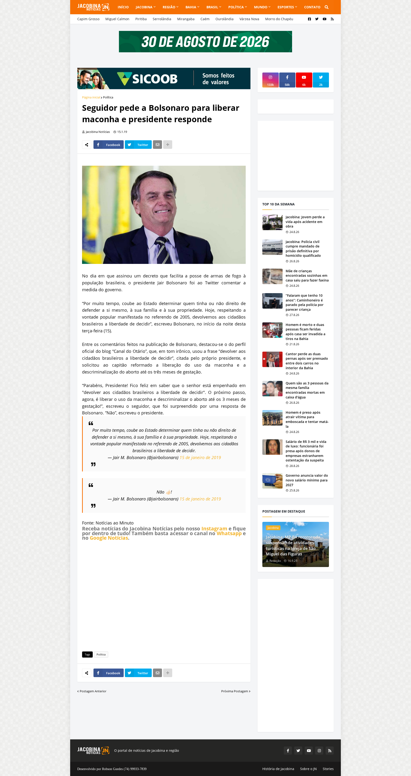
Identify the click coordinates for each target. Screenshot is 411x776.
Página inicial (91, 97)
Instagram (214, 528)
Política (108, 97)
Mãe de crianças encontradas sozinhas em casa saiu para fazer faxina (307, 275)
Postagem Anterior (93, 691)
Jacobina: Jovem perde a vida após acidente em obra (305, 221)
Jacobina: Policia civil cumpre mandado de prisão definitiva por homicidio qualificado (303, 248)
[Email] (157, 144)
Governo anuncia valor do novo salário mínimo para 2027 (307, 480)
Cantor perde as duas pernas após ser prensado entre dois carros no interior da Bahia (307, 361)
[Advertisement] (164, 595)
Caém (205, 19)
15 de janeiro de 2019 (200, 457)
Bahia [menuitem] (191, 7)
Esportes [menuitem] (286, 7)
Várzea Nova (249, 19)
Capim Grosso (88, 19)
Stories (328, 768)
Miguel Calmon (117, 19)
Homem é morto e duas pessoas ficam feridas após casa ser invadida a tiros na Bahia (305, 331)
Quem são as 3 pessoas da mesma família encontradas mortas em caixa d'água (307, 390)
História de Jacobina (278, 768)
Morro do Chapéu (279, 19)
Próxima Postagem (234, 691)
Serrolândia (162, 19)
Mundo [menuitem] (260, 7)
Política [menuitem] (236, 7)
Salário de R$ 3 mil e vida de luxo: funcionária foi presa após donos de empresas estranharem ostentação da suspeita (306, 450)
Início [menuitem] (123, 7)
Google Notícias (109, 537)
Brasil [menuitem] (212, 7)
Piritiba (141, 19)
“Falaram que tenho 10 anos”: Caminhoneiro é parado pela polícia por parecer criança (304, 302)
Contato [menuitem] (312, 7)
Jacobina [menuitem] (144, 7)
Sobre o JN (308, 768)
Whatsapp (229, 533)
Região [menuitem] (169, 7)
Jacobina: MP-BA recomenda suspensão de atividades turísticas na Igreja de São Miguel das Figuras (293, 545)
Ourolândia (224, 19)
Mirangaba (186, 19)
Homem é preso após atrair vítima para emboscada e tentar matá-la (307, 419)
